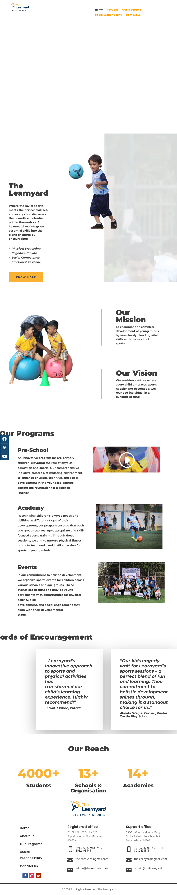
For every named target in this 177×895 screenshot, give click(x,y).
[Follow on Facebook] (25, 875)
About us (112, 9)
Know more (26, 277)
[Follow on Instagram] (31, 875)
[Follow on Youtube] (38, 875)
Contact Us (133, 15)
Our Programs (131, 9)
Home (99, 9)
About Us (27, 836)
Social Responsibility (108, 15)
